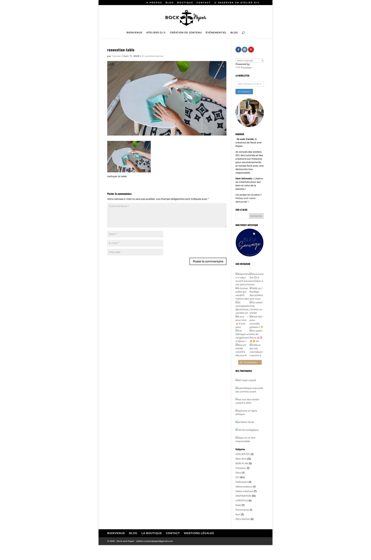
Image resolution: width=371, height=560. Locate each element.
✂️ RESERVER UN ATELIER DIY (236, 3)
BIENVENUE (134, 33)
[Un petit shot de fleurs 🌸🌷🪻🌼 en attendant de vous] (257, 336)
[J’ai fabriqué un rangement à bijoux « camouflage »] (242, 336)
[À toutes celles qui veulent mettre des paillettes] (242, 294)
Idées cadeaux (244, 486)
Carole (116, 56)
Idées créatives (244, 491)
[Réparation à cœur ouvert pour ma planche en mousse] (242, 279)
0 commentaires (152, 56)
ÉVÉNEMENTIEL (216, 33)
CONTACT (204, 3)
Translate (246, 67)
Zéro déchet (242, 519)
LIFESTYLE (241, 500)
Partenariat (242, 509)
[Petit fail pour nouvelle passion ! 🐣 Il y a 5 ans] (257, 322)
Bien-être (241, 458)
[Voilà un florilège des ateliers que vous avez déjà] (257, 294)
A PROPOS (154, 3)
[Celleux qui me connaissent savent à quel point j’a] (257, 350)
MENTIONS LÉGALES (199, 533)
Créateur (240, 468)
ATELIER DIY (242, 454)
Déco (238, 472)
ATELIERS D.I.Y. (156, 33)
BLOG (170, 3)
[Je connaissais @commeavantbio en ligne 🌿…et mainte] (242, 308)
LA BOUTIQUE (151, 533)
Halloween (241, 482)
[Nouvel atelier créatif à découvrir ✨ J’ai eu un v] (242, 350)
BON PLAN (241, 463)
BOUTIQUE (185, 3)
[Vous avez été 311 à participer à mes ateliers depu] (257, 279)
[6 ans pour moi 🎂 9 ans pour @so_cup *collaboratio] (242, 322)
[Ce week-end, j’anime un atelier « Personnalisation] (257, 308)
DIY (237, 477)
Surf (237, 514)
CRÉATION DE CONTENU (186, 33)
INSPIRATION (243, 495)
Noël (238, 505)
